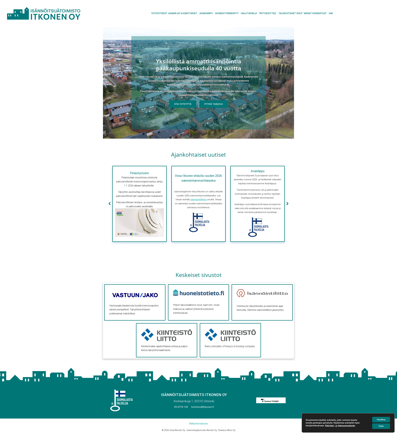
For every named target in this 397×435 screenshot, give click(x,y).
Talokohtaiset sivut (290, 13)
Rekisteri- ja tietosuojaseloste (340, 425)
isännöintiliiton (198, 199)
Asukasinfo (206, 13)
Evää (381, 426)
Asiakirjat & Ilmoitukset (182, 13)
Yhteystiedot (159, 13)
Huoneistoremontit (227, 13)
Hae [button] (331, 13)
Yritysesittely (267, 13)
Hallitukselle (249, 13)
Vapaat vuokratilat (315, 13)
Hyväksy (381, 419)
